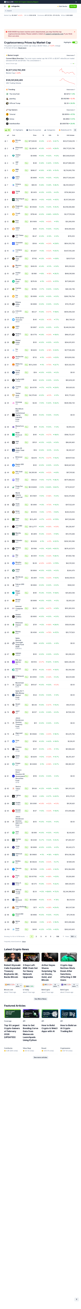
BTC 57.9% (48, 15)
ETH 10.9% (56, 15)
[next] (63, 936)
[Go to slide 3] (73, 63)
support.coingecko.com (54, 34)
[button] (41, 999)
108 (57, 936)
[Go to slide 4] (74, 63)
